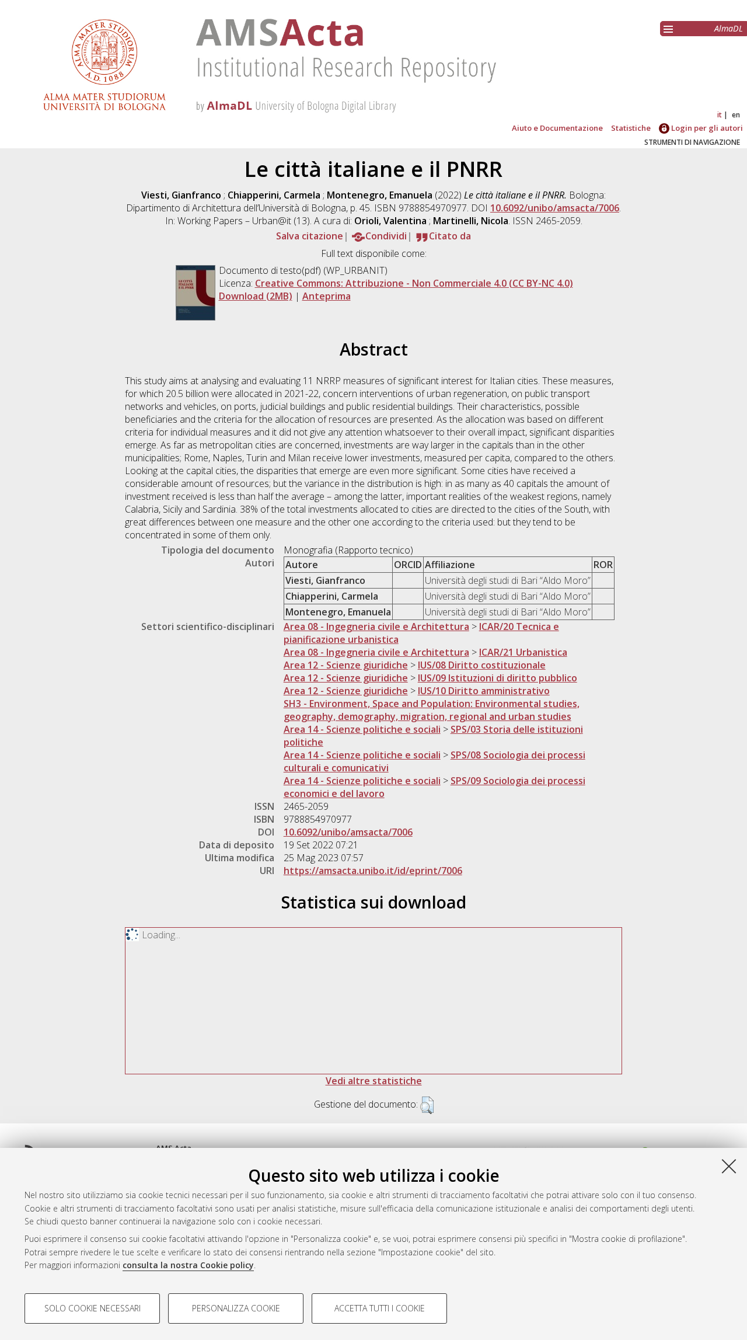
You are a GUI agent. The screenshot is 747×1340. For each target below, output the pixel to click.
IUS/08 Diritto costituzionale (482, 665)
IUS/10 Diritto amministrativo (484, 690)
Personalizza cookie (236, 1308)
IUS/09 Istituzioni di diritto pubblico (497, 677)
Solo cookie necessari (92, 1308)
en (736, 115)
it (719, 115)
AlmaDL (728, 28)
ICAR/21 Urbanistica (523, 652)
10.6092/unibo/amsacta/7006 (554, 207)
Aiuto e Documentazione (557, 128)
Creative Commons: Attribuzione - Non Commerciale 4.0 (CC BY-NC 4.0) (414, 283)
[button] (427, 1105)
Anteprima (326, 296)
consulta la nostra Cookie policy (188, 1265)
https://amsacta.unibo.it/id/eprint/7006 (373, 870)
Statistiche (631, 128)
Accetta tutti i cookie (379, 1308)
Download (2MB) (255, 296)
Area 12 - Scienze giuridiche (346, 665)
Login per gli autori (706, 128)
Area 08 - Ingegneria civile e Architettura (376, 626)
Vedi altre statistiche (374, 1080)
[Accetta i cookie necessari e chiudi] (729, 1166)
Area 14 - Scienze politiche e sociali (362, 729)
